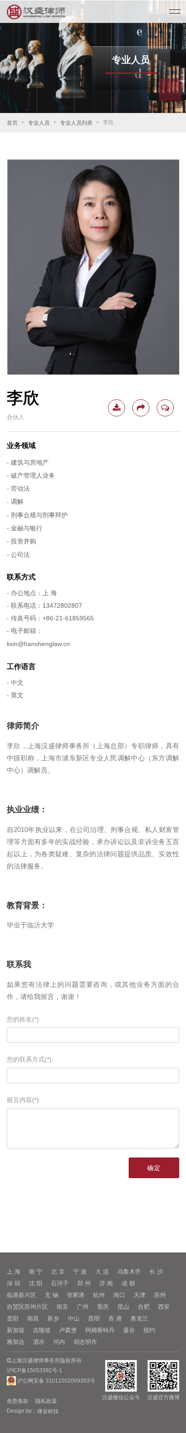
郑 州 (84, 1283)
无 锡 (51, 1295)
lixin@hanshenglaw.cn (38, 644)
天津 (139, 1295)
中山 (73, 1318)
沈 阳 (35, 1283)
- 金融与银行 (24, 528)
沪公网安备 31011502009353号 (55, 1381)
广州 (82, 1306)
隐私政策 (46, 1401)
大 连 (102, 1271)
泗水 (39, 1341)
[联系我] (165, 408)
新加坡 (15, 1330)
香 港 (115, 1318)
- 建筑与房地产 (28, 462)
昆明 (94, 1318)
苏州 (160, 1295)
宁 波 (80, 1271)
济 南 (106, 1283)
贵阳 (13, 1318)
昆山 (123, 1306)
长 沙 (156, 1271)
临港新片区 (21, 1295)
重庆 (103, 1306)
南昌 (33, 1318)
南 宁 (35, 1271)
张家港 (75, 1295)
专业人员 (39, 123)
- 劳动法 (18, 488)
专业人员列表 (76, 123)
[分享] (141, 408)
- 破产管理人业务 (31, 475)
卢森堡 (68, 1330)
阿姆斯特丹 (100, 1330)
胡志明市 (85, 1341)
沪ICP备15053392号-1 (34, 1370)
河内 (59, 1341)
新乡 (53, 1318)
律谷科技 (48, 1411)
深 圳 (13, 1283)
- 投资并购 (21, 541)
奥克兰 (139, 1318)
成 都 (128, 1283)
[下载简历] (116, 408)
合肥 (143, 1306)
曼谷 (129, 1330)
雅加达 (15, 1341)
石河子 (60, 1283)
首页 (12, 123)
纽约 (149, 1330)
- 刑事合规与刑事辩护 (37, 515)
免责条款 (17, 1401)
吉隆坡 (42, 1330)
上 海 (13, 1271)
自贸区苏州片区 (27, 1306)
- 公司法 (18, 554)
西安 (164, 1306)
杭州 (99, 1295)
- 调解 (15, 502)
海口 (119, 1295)
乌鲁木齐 (129, 1271)
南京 (62, 1306)
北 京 (58, 1271)
